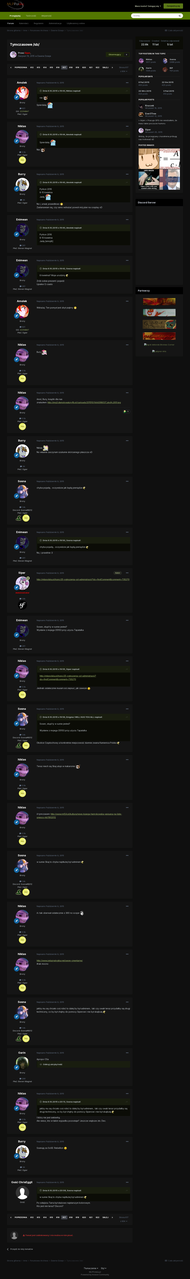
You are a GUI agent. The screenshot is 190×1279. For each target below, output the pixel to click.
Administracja (55, 23)
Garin (22, 1052)
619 (77, 67)
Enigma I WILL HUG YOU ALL (80, 717)
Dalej (106, 67)
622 (97, 67)
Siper (21, 572)
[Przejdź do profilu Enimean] (22, 230)
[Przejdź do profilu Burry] (22, 184)
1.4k (23, 507)
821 (23, 108)
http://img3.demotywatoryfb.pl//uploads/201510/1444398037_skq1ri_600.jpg (84, 402)
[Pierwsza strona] (11, 67)
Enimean (22, 219)
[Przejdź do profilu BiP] (165, 69)
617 (64, 67)
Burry (22, 174)
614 (44, 67)
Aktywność (46, 16)
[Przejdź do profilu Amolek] (22, 93)
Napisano (50, 82)
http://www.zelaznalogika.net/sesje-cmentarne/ (60, 960)
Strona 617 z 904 (123, 69)
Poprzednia (21, 67)
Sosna (22, 481)
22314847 (24, 111)
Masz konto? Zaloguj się (147, 6)
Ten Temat (167, 16)
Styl (103, 1268)
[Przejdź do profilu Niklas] (22, 136)
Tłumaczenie (90, 1268)
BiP (171, 68)
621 (90, 67)
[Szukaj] (179, 15)
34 (23, 200)
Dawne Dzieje (44, 56)
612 (32, 67)
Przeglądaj (15, 16)
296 (23, 1078)
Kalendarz (23, 23)
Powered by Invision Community (95, 1275)
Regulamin (38, 23)
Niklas (69, 91)
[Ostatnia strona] (112, 67)
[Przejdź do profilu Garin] (22, 1063)
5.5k (23, 152)
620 (84, 67)
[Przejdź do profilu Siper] (13, 54)
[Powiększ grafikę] (45, 97)
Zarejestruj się (173, 6)
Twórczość (31, 16)
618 (70, 67)
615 (51, 67)
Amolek (22, 82)
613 (38, 67)
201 (23, 245)
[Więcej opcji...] (127, 83)
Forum (10, 23)
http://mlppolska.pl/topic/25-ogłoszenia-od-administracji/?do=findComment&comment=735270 (83, 579)
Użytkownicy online (76, 23)
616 (57, 67)
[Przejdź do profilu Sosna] (22, 491)
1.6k (23, 598)
